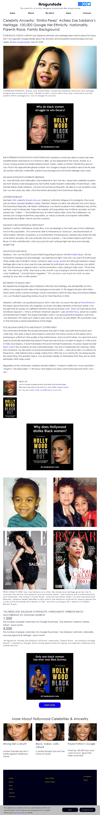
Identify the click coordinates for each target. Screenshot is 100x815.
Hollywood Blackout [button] (43, 390)
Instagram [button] (87, 776)
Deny (70, 810)
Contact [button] (12, 796)
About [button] (11, 782)
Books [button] (11, 789)
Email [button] (86, 780)
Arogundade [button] (50, 4)
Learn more (49, 705)
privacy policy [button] (20, 813)
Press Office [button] (49, 778)
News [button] (11, 785)
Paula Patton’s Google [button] (81, 743)
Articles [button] (11, 793)
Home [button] (11, 778)
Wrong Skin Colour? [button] (14, 743)
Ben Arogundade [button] (21, 42)
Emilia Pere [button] (76, 254)
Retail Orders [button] (50, 782)
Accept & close (87, 810)
